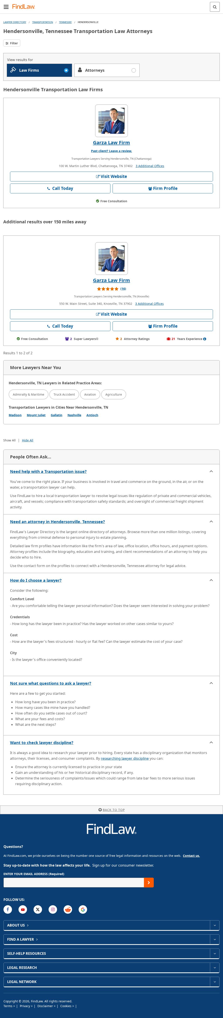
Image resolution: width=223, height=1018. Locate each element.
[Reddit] (68, 909)
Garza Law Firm (111, 142)
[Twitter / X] (38, 909)
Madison (15, 415)
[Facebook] (7, 909)
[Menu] (6, 6)
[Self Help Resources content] (214, 953)
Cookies (66, 1006)
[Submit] (149, 882)
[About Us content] (214, 925)
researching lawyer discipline (125, 758)
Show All (9, 440)
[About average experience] (204, 339)
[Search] (215, 7)
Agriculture (113, 394)
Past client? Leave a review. (111, 151)
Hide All (27, 440)
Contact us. (191, 856)
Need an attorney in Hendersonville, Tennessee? (57, 521)
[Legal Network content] (214, 981)
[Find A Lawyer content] (214, 939)
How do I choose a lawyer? (36, 580)
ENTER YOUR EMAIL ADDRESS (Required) (33, 874)
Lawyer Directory (14, 22)
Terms (8, 1006)
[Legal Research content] (214, 967)
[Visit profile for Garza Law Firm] (111, 121)
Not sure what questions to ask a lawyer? (50, 683)
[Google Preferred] (83, 909)
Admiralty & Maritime (28, 394)
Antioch (92, 415)
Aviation (90, 394)
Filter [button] (13, 43)
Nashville (74, 415)
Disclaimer (45, 1006)
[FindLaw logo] (25, 7)
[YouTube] (23, 909)
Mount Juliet (36, 415)
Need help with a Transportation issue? (48, 471)
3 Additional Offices (150, 166)
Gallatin (56, 415)
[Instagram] (53, 909)
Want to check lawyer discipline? (41, 742)
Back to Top (114, 810)
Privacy (25, 1006)
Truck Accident (64, 394)
